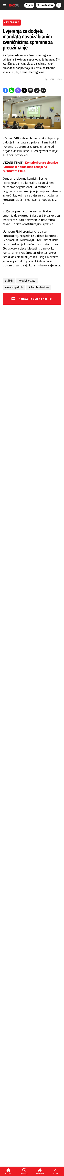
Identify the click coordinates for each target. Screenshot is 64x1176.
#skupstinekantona (39, 287)
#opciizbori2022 (27, 280)
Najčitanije (40, 1173)
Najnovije (24, 1173)
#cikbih (9, 280)
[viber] (18, 90)
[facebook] (5, 90)
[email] (30, 90)
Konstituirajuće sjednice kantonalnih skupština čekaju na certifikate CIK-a (30, 167)
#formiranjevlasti (13, 287)
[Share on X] (24, 90)
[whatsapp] (11, 90)
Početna (8, 1173)
